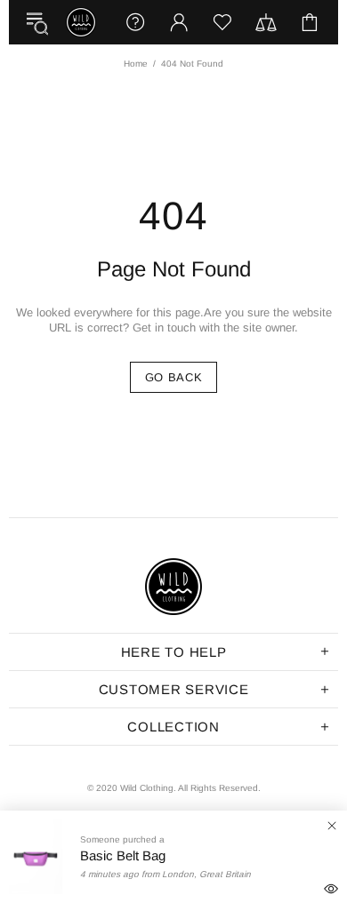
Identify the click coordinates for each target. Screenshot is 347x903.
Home (136, 63)
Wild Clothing (81, 22)
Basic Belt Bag (122, 854)
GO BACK (174, 377)
